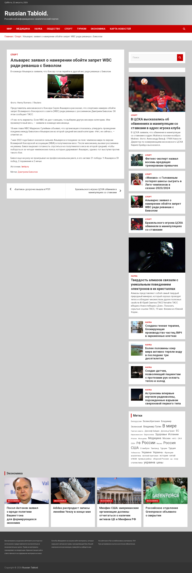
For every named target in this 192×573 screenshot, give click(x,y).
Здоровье (161, 434)
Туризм (81, 28)
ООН (133, 443)
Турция (172, 448)
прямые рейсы (145, 459)
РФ (138, 443)
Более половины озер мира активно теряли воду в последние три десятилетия (163, 353)
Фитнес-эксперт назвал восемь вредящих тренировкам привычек (161, 162)
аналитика (136, 455)
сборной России (161, 459)
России (148, 442)
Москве (166, 438)
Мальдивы (142, 438)
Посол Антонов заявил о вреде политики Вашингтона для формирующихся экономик (22, 515)
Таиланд (155, 448)
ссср (176, 459)
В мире (169, 425)
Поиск (180, 57)
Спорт (68, 28)
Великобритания (151, 421)
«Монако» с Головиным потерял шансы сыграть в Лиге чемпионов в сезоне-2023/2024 (163, 183)
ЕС (177, 430)
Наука (38, 28)
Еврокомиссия (137, 435)
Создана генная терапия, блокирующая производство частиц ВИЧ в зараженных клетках (163, 331)
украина (149, 462)
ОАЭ (180, 438)
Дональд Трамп (168, 431)
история (164, 455)
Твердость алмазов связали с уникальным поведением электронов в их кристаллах (154, 284)
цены (159, 462)
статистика (136, 462)
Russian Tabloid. (26, 13)
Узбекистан (135, 453)
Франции (169, 452)
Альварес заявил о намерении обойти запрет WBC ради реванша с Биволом (163, 205)
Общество (53, 28)
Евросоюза (149, 435)
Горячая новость (137, 431)
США (135, 448)
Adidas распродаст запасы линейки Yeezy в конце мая (72, 509)
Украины (158, 452)
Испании (173, 434)
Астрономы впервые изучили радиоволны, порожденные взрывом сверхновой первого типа (163, 398)
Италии (134, 439)
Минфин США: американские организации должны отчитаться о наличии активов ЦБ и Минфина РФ (119, 513)
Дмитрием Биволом (28, 172)
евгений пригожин (150, 456)
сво (171, 459)
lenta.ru (25, 166)
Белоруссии (136, 421)
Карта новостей (120, 28)
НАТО (174, 438)
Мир (9, 28)
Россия (169, 443)
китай (172, 455)
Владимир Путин (152, 426)
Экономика (98, 28)
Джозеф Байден (152, 431)
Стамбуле (144, 448)
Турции (163, 448)
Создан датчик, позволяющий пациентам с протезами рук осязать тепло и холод (163, 376)
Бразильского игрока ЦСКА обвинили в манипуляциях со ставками (96, 191)
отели (134, 458)
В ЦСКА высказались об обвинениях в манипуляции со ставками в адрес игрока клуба (155, 123)
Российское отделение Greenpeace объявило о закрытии (162, 511)
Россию (159, 443)
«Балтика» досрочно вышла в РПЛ (32, 189)
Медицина (23, 28)
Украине (147, 452)
